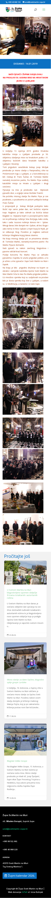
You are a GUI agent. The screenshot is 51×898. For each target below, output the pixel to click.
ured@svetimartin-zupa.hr (15, 829)
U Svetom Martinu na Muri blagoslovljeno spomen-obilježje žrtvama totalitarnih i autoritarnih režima (25, 599)
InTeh (24, 892)
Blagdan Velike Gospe (25, 762)
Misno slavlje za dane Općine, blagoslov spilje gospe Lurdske (25, 680)
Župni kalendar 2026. (21, 875)
